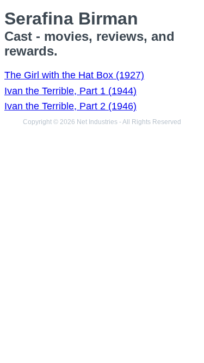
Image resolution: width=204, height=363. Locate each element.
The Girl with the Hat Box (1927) (74, 75)
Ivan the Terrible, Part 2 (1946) (70, 106)
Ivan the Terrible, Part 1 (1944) (70, 90)
